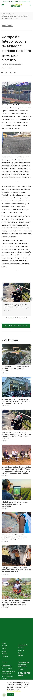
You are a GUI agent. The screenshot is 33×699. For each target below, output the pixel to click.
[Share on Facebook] (2, 72)
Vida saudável (7, 668)
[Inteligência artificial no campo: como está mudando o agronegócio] (16, 495)
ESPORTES (9, 14)
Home (4, 643)
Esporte (21, 648)
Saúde (4, 651)
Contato (21, 669)
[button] (7, 318)
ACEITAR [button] (10, 695)
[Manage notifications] (4, 694)
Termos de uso (23, 662)
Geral (4, 648)
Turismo (5, 656)
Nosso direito (6, 674)
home (3, 14)
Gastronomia (6, 666)
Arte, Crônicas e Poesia (7, 677)
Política (4, 654)
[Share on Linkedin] (6, 72)
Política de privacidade (22, 666)
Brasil (20, 653)
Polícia (4, 646)
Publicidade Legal (24, 674)
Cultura (21, 650)
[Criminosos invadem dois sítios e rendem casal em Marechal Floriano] (16, 360)
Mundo (20, 656)
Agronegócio (23, 645)
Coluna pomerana (8, 671)
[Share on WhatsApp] (15, 72)
